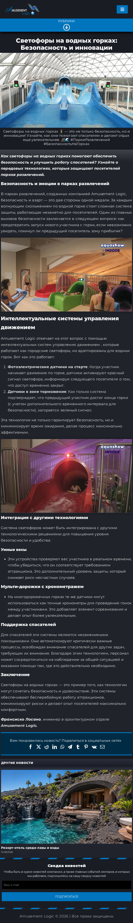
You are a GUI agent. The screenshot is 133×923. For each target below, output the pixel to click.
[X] (39, 747)
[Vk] (94, 747)
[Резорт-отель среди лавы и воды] (66, 772)
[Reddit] (47, 747)
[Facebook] (30, 747)
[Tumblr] (78, 747)
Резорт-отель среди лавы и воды (30, 848)
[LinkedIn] (55, 747)
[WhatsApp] (62, 747)
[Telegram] (70, 747)
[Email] (102, 747)
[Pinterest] (86, 747)
